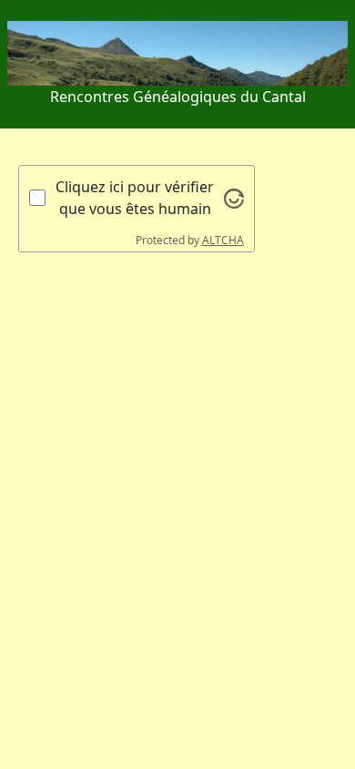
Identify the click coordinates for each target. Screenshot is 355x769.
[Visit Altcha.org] (234, 197)
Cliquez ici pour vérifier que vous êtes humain (135, 198)
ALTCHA (223, 240)
